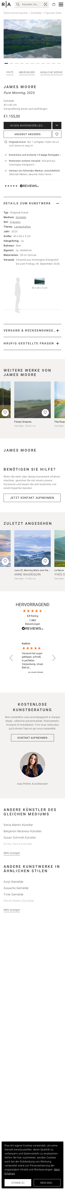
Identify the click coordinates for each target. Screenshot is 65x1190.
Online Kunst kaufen (16, 12)
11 (59, 63)
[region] (32, 658)
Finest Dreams (23, 421)
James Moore (20, 87)
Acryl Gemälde (13, 881)
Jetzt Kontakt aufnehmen (32, 497)
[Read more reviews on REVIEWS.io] (32, 629)
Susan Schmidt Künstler (20, 837)
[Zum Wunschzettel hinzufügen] (56, 134)
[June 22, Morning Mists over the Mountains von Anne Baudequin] (32, 548)
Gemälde (36, 12)
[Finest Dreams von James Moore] (32, 399)
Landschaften (22, 226)
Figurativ (15, 221)
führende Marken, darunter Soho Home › (31, 174)
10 (54, 63)
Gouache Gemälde (16, 888)
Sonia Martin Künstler (18, 825)
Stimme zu (17, 1182)
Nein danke (47, 1182)
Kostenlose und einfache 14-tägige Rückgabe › (34, 154)
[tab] (32, 203)
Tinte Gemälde (13, 894)
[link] (45, 4)
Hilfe (10, 72)
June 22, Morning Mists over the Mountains (37, 570)
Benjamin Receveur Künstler (23, 831)
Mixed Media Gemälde (19, 900)
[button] (61, 4)
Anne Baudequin (27, 574)
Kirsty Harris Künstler (18, 844)
